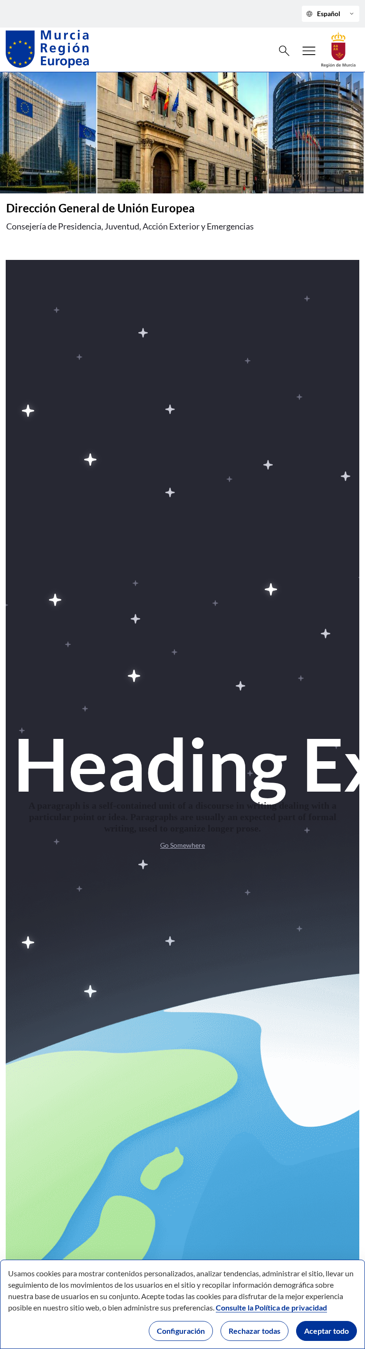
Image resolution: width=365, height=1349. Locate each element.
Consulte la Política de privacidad (271, 1307)
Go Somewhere (182, 845)
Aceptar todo (326, 1330)
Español (330, 14)
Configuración (181, 1330)
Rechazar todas (254, 1330)
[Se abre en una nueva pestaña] (338, 48)
